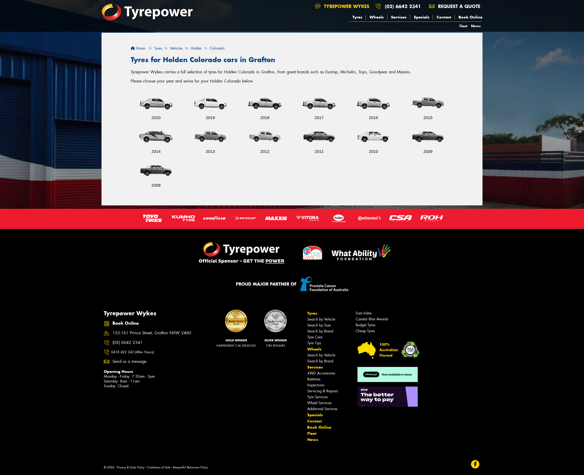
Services (399, 17)
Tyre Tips (314, 343)
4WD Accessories (321, 373)
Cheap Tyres (365, 331)
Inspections (315, 385)
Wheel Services (319, 403)
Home (140, 48)
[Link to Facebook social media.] (475, 464)
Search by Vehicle (321, 319)
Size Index (364, 313)
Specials (421, 17)
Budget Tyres (365, 325)
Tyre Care (314, 337)
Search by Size (319, 325)
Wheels (377, 17)
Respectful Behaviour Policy (190, 467)
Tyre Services (317, 397)
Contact (444, 17)
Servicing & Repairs (322, 391)
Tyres (357, 17)
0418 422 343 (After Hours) (132, 352)
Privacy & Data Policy (130, 467)
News (476, 26)
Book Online (470, 17)
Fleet (463, 26)
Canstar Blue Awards (372, 319)
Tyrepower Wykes (345, 6)
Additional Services (322, 408)
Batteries (313, 379)
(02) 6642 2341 (403, 6)
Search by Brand (320, 331)
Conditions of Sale (158, 467)
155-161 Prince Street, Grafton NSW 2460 (151, 333)
